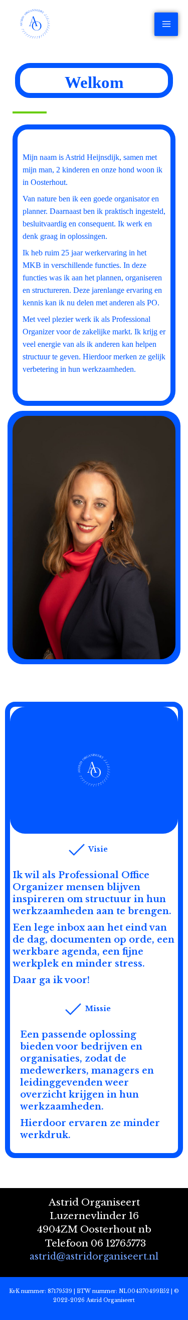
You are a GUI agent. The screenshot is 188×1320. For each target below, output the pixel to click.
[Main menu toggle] (166, 24)
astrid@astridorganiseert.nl (94, 1256)
